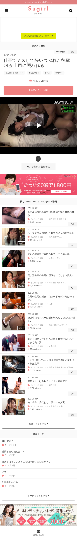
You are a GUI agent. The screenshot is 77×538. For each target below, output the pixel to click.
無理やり (59, 73)
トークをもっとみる (38, 495)
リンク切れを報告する (38, 166)
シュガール (38, 10)
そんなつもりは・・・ (14, 73)
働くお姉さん (34, 73)
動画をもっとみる (38, 423)
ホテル (47, 73)
